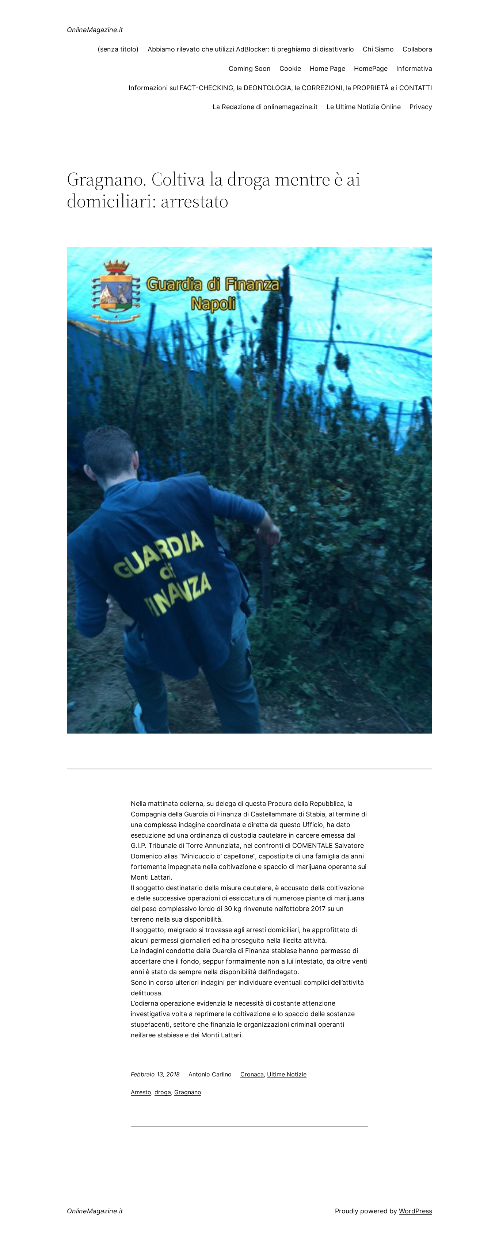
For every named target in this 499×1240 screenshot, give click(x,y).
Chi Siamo (378, 49)
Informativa (414, 68)
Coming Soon (250, 68)
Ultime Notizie (286, 1074)
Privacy (421, 107)
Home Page (327, 68)
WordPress (415, 1211)
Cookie (290, 68)
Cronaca (252, 1074)
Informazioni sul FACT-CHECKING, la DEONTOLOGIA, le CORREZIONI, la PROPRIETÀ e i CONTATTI (280, 88)
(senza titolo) (118, 49)
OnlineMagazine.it (95, 30)
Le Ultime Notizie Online (364, 107)
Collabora (417, 49)
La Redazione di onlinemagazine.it (265, 107)
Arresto (141, 1092)
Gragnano (187, 1092)
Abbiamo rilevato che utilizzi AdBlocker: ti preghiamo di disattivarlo (251, 49)
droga (163, 1092)
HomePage (371, 68)
